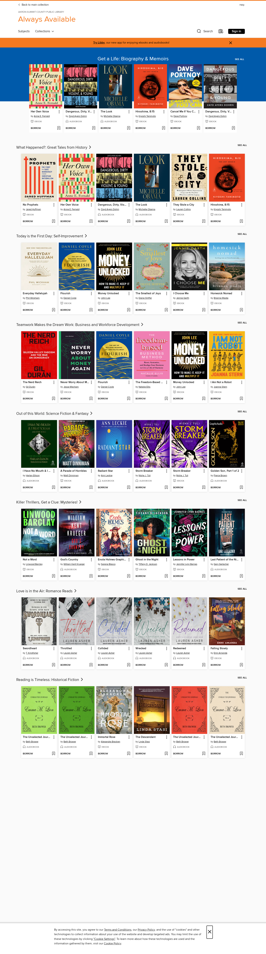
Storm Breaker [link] (144, 471)
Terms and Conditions (117, 930)
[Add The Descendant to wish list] (166, 753)
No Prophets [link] (30, 205)
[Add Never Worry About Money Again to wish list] (91, 399)
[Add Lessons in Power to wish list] (203, 576)
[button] (204, 32)
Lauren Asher (70, 653)
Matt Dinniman (71, 475)
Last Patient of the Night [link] (225, 559)
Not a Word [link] (30, 559)
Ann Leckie (106, 475)
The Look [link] (106, 111)
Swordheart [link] (30, 648)
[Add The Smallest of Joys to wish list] (166, 310)
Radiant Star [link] (105, 471)
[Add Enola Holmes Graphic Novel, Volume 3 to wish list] (128, 576)
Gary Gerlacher (221, 564)
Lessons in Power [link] (184, 559)
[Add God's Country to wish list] (91, 576)
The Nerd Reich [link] (32, 382)
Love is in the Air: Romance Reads (44, 591)
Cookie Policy (112, 943)
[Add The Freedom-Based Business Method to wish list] (166, 399)
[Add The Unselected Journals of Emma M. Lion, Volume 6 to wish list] (241, 753)
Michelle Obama (112, 116)
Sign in (236, 31)
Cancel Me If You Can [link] (183, 111)
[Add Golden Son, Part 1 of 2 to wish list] (241, 487)
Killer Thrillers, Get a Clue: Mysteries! (47, 502)
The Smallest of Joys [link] (148, 293)
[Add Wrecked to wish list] (166, 665)
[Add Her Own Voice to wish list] (58, 128)
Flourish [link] (65, 293)
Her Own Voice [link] (40, 111)
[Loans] (221, 32)
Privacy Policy (146, 930)
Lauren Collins (183, 209)
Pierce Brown (220, 475)
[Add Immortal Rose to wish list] (128, 753)
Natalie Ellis (144, 386)
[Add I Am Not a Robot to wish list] (241, 399)
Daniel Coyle (70, 298)
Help (242, 5)
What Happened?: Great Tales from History (52, 147)
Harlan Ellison (33, 475)
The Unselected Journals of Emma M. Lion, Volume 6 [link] (225, 737)
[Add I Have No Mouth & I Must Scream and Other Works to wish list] (53, 487)
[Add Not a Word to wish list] (53, 576)
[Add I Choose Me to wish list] (203, 310)
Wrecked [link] (141, 648)
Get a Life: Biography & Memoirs (133, 59)
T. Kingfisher (32, 653)
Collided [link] (103, 648)
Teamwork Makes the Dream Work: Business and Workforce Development (78, 325)
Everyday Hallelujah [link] (35, 293)
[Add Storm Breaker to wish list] (166, 487)
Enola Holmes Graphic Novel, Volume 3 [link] (112, 559)
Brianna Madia (221, 298)
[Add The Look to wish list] (128, 128)
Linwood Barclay (34, 564)
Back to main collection (35, 5)
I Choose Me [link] (181, 293)
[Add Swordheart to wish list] (53, 665)
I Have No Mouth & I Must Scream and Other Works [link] (37, 471)
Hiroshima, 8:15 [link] (145, 111)
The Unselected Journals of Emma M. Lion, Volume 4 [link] (187, 737)
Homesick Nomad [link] (221, 293)
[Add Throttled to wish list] (91, 665)
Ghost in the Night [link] (147, 559)
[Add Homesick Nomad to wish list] (241, 310)
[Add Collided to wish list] (128, 665)
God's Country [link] (69, 559)
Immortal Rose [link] (106, 737)
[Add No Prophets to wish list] (53, 221)
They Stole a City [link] (183, 205)
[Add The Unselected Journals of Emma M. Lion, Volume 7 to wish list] (53, 753)
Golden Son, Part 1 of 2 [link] (225, 471)
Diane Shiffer (145, 298)
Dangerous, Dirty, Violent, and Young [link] (79, 111)
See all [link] (239, 59)
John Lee (105, 298)
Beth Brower (32, 741)
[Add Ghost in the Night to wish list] (166, 576)
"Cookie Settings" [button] (104, 939)
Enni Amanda (220, 653)
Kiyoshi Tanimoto (147, 116)
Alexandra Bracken (110, 741)
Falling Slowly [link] (219, 648)
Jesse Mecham (71, 386)
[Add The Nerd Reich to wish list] (53, 399)
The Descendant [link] (146, 737)
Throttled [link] (66, 648)
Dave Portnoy (180, 116)
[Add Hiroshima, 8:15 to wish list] (163, 128)
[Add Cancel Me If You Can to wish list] (198, 128)
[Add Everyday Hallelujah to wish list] (53, 310)
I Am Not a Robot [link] (221, 382)
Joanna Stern (220, 386)
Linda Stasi (144, 741)
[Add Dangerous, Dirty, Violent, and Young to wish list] (93, 128)
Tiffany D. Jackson (148, 564)
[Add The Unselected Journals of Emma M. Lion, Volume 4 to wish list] (203, 753)
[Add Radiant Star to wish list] (128, 487)
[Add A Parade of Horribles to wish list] (91, 487)
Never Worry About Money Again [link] (75, 382)
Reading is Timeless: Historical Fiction (48, 680)
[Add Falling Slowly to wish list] (241, 665)
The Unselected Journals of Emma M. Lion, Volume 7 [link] (37, 737)
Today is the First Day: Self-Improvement (50, 236)
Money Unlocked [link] (108, 293)
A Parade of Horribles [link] (73, 471)
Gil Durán (30, 386)
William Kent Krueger (74, 564)
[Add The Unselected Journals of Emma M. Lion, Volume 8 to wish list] (91, 753)
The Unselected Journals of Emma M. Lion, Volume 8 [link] (75, 737)
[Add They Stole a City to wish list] (203, 221)
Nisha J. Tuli (145, 475)
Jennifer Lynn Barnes (186, 564)
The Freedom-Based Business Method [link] (150, 382)
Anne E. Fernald (42, 116)
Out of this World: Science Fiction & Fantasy (52, 413)
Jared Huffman (33, 209)
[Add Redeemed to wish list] (203, 665)
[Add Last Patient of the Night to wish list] (241, 576)
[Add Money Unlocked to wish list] (128, 310)
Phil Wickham (33, 298)
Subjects (24, 31)
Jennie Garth (182, 298)
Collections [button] (43, 31)
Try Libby (99, 43)
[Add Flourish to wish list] (91, 310)
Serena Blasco (108, 564)
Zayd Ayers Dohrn (78, 116)
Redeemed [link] (179, 648)
